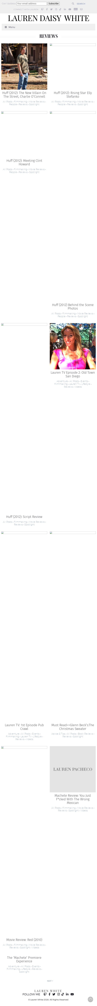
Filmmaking (20, 101)
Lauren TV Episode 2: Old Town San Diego (73, 374)
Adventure (62, 381)
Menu (12, 27)
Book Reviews (85, 733)
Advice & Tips (58, 733)
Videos (78, 386)
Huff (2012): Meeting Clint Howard (24, 162)
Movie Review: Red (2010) (24, 939)
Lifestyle (86, 384)
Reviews (23, 104)
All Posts (7, 101)
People (13, 104)
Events (84, 381)
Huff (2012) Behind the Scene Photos (73, 307)
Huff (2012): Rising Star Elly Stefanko (73, 95)
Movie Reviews (37, 101)
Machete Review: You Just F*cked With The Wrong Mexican (73, 799)
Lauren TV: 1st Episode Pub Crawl (24, 727)
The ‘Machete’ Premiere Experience (24, 959)
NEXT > (50, 980)
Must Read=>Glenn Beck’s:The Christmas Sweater (72, 727)
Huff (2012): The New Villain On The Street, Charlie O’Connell (24, 95)
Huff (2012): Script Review (24, 516)
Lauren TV (74, 384)
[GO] (73, 3)
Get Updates (9, 3)
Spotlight (34, 104)
